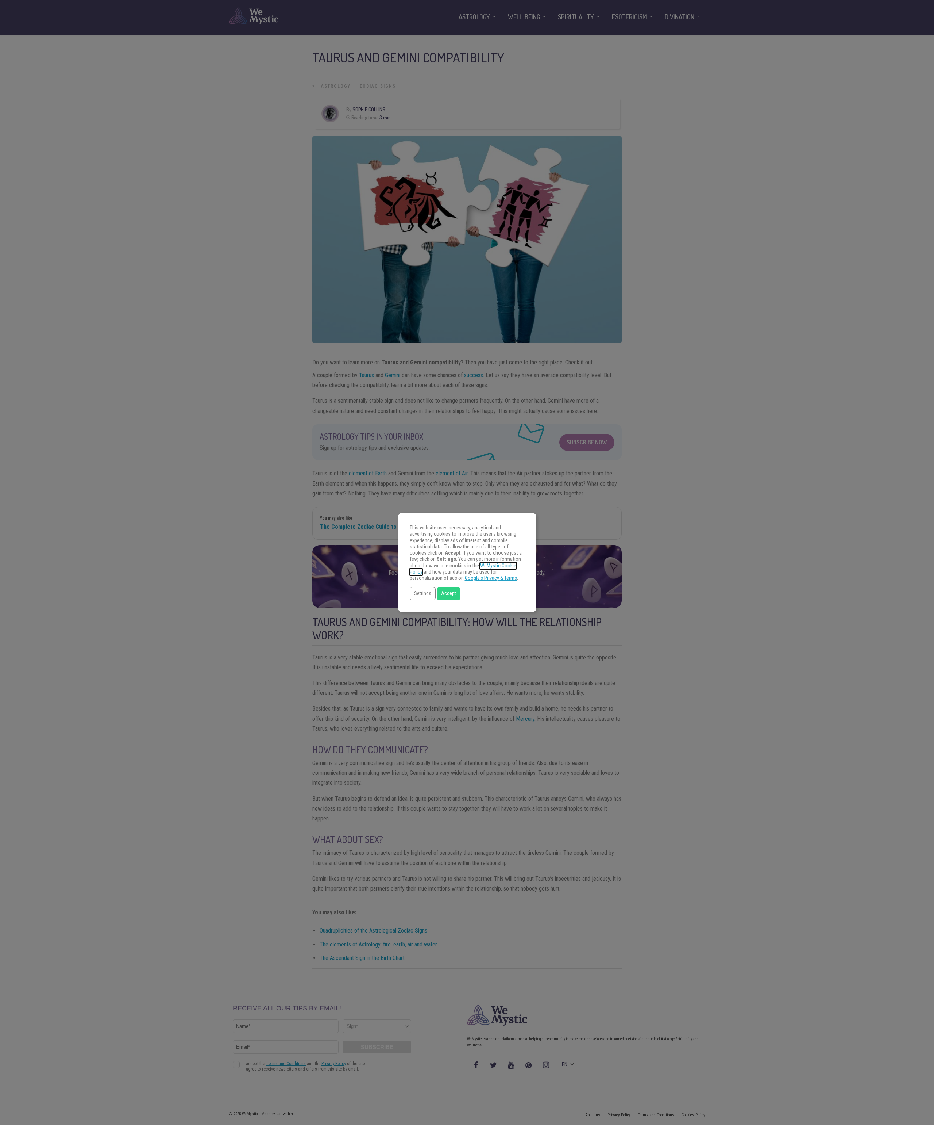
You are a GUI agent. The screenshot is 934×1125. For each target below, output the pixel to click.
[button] (423, 593)
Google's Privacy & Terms (491, 578)
